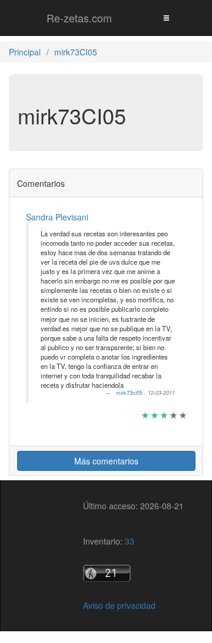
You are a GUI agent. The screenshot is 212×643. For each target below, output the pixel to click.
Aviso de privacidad (119, 605)
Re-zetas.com (79, 17)
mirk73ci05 (130, 393)
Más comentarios (106, 461)
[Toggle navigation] (166, 17)
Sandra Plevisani (57, 217)
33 (129, 541)
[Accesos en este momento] (133, 573)
